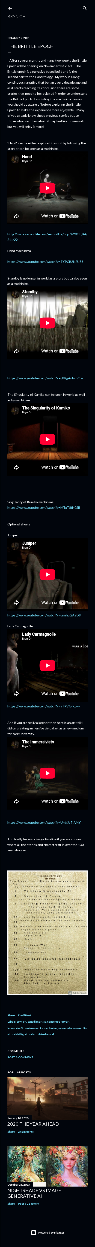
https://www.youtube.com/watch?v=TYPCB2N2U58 (45, 262)
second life (80, 1028)
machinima (50, 1028)
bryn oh (21, 1021)
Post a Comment (20, 1057)
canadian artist (36, 1021)
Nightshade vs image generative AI (34, 1193)
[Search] (85, 7)
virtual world (46, 1034)
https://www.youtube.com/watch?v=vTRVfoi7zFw (43, 706)
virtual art (30, 1034)
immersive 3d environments (25, 1028)
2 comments (26, 1131)
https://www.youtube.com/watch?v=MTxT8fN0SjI (43, 507)
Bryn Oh (16, 16)
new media (65, 1028)
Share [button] (11, 1015)
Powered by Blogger (51, 1232)
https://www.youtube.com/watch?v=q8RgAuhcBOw (45, 378)
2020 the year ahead (33, 1124)
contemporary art (58, 1021)
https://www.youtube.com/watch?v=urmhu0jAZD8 (44, 615)
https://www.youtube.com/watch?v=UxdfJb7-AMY (44, 822)
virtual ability (15, 1034)
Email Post (24, 1015)
